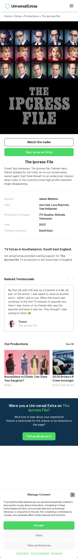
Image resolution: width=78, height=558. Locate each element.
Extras (18, 16)
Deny (39, 535)
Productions (31, 16)
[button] (72, 495)
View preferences (39, 545)
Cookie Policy (22, 553)
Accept (39, 525)
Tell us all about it (39, 436)
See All (70, 344)
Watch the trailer (39, 142)
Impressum (56, 553)
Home (8, 16)
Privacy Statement (40, 553)
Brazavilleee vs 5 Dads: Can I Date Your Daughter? (25, 379)
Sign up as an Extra (39, 152)
